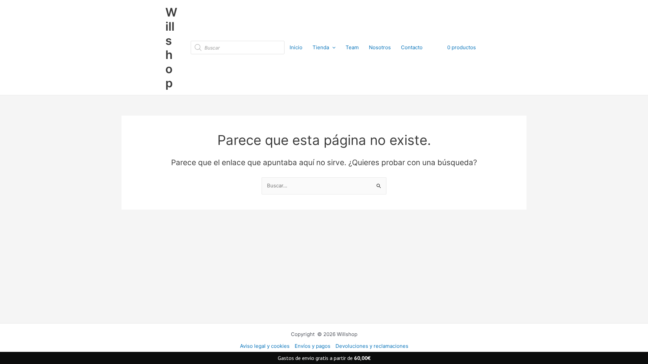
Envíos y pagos (312, 346)
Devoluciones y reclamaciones (371, 346)
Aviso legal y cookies (265, 346)
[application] (332, 47)
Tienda (321, 47)
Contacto (412, 47)
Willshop (171, 47)
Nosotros (380, 47)
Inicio (296, 47)
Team (352, 47)
